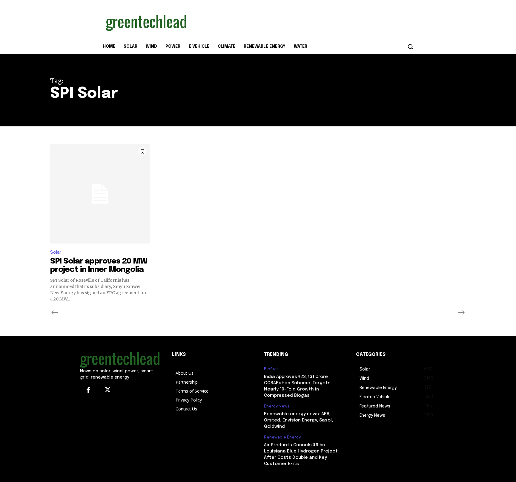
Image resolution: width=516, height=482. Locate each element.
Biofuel (271, 368)
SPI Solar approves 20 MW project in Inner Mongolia (98, 265)
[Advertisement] (302, 21)
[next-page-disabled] (461, 312)
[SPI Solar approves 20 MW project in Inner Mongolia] (100, 194)
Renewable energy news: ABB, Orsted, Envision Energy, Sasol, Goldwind (298, 420)
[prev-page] (54, 312)
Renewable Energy (282, 437)
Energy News (277, 406)
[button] (410, 46)
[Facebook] (88, 390)
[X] (107, 390)
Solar (55, 252)
